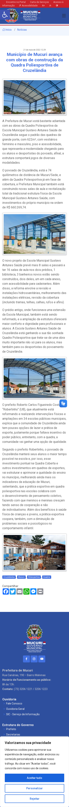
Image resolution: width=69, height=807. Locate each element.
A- (50, 5)
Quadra (46, 577)
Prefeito (11, 729)
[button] (5, 15)
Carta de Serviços (39, 2)
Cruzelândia (9, 577)
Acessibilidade (29, 5)
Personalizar (34, 788)
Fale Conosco (14, 703)
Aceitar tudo (34, 777)
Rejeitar (34, 798)
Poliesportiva (34, 577)
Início (8, 29)
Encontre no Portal (16, 2)
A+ (43, 5)
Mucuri (21, 577)
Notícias (22, 29)
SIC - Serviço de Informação (23, 714)
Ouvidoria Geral (15, 709)
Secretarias (13, 734)
